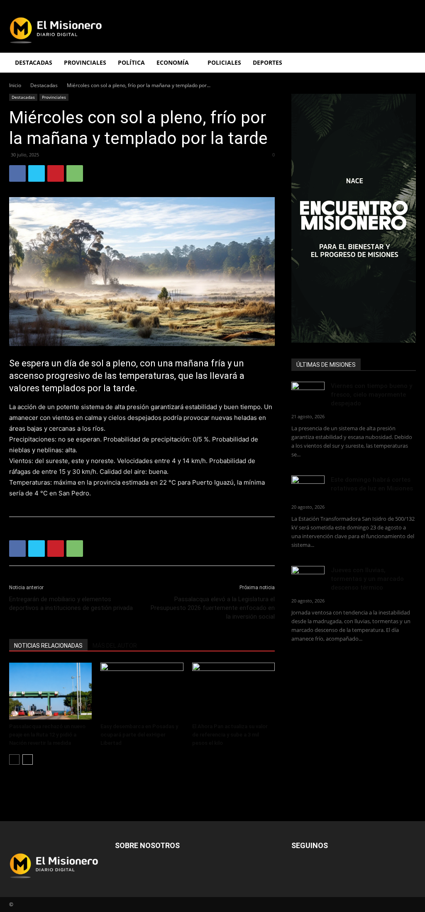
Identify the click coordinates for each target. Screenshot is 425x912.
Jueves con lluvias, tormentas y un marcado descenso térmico (367, 578)
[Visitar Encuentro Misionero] (353, 218)
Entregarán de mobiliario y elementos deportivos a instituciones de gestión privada (71, 603)
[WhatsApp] (74, 173)
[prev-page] (14, 759)
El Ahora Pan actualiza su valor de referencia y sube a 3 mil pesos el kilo (230, 734)
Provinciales (54, 97)
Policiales (224, 62)
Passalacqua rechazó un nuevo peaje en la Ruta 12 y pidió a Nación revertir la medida (47, 734)
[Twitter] (36, 173)
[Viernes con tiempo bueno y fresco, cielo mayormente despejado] (308, 393)
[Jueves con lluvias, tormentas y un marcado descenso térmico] (308, 577)
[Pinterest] (55, 173)
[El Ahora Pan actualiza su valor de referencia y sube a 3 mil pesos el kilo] (233, 691)
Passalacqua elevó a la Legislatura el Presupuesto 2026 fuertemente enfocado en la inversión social (213, 607)
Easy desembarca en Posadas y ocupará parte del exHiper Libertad (139, 734)
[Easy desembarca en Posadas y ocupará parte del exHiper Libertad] (141, 691)
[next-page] (27, 759)
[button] (406, 63)
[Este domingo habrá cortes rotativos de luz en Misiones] (308, 485)
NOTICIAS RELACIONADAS (48, 645)
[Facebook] (17, 173)
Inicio (15, 85)
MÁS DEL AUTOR (115, 645)
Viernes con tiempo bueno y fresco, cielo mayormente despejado (371, 394)
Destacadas (44, 85)
